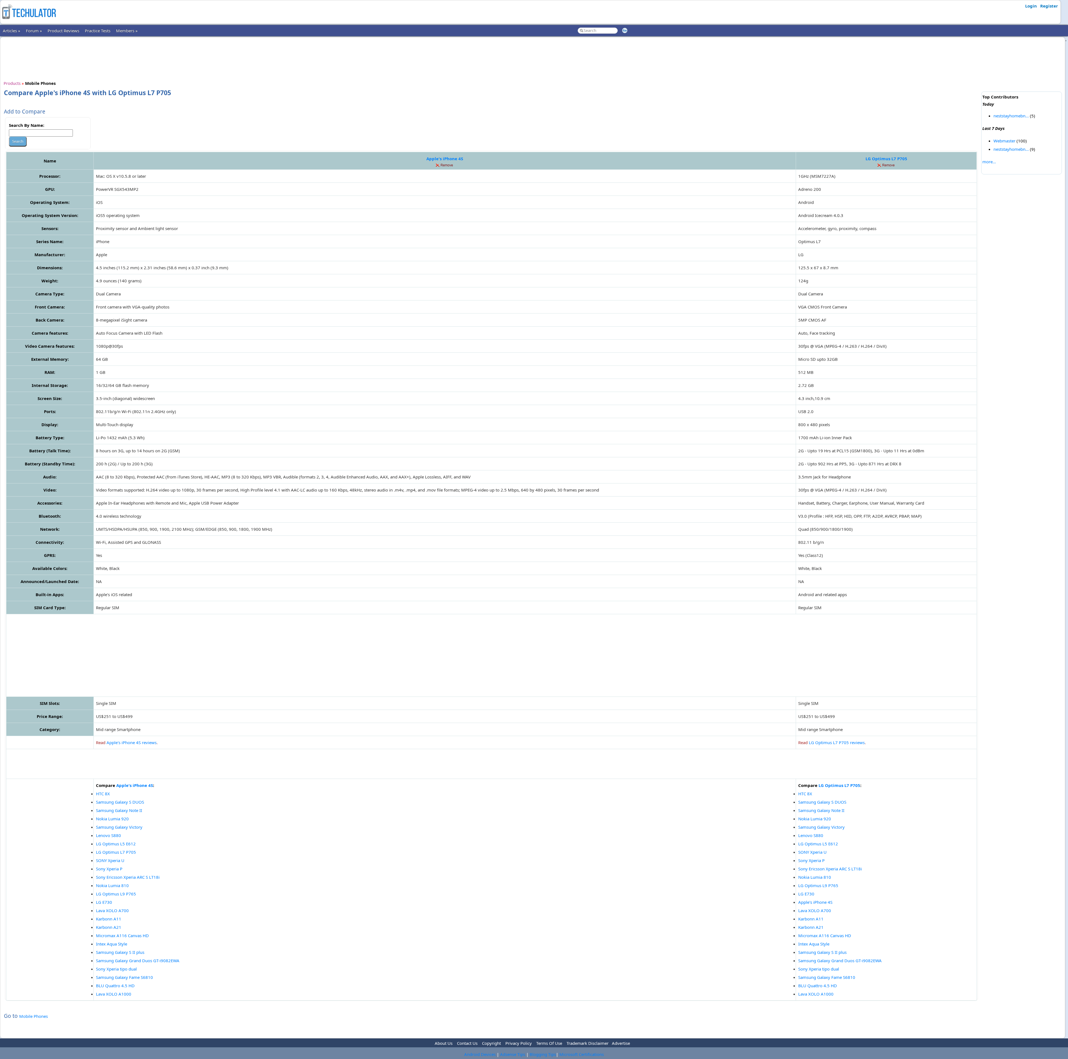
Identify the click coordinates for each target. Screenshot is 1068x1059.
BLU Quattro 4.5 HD (115, 985)
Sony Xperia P (109, 869)
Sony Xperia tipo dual (116, 969)
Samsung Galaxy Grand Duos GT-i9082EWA (137, 960)
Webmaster (1004, 141)
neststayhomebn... (1011, 116)
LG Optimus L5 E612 (116, 843)
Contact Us (467, 1043)
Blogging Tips (543, 1054)
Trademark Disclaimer (588, 1043)
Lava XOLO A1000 (113, 994)
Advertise (621, 1043)
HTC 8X (103, 793)
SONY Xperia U (110, 860)
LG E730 (104, 902)
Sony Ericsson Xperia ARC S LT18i (128, 877)
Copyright (491, 1043)
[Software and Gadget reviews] (29, 20)
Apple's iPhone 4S (444, 158)
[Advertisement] (491, 58)
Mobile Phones (33, 1016)
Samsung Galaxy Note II (119, 810)
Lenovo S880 (108, 835)
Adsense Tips (512, 1054)
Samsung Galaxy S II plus (120, 952)
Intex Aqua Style (111, 944)
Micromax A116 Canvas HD (122, 935)
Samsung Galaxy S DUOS (120, 802)
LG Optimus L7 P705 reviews (837, 742)
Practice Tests (97, 30)
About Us (444, 1043)
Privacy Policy (518, 1043)
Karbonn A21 (108, 927)
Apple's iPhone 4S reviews (132, 742)
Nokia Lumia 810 (112, 885)
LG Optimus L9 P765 (116, 894)
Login (1031, 6)
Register (1049, 6)
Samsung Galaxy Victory (119, 827)
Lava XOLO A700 (112, 910)
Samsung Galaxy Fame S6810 (124, 977)
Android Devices (480, 1054)
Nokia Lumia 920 (112, 818)
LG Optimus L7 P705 (886, 158)
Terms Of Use (549, 1043)
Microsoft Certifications (581, 1054)
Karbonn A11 (108, 919)
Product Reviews (63, 30)
